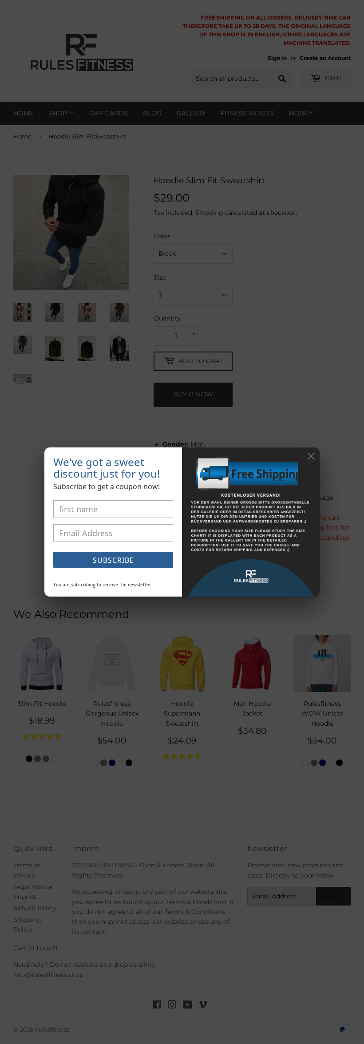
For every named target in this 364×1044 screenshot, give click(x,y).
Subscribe (113, 560)
